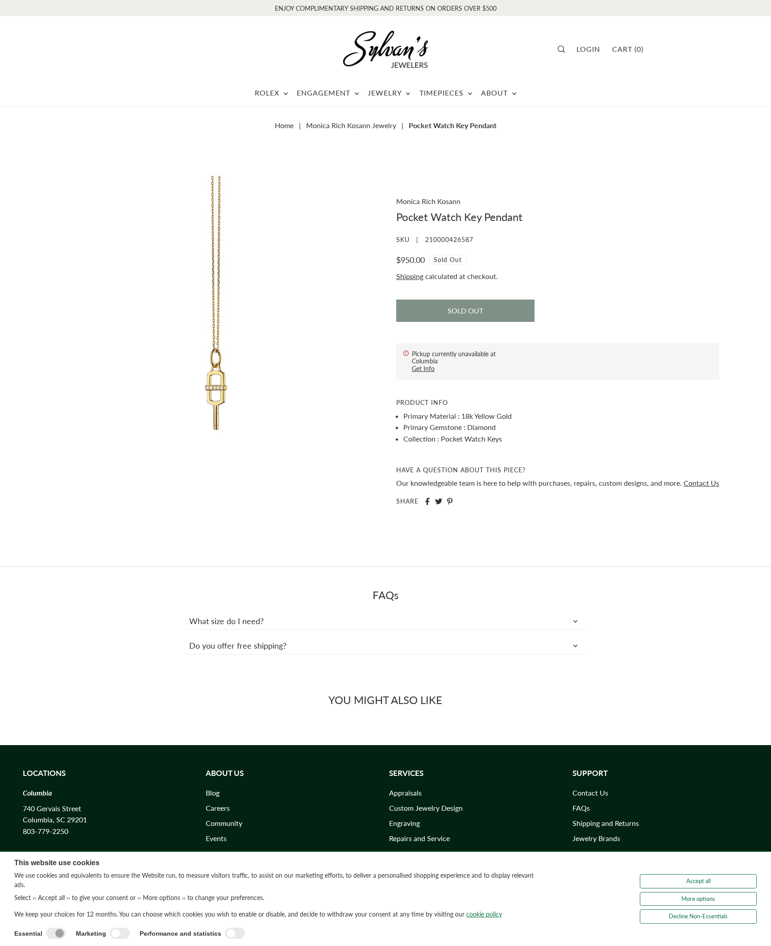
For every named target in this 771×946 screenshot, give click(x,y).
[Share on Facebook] (427, 501)
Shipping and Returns (605, 823)
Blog (213, 792)
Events (216, 838)
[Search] (564, 49)
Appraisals (405, 792)
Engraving (404, 823)
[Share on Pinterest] (449, 501)
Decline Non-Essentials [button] (698, 916)
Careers (218, 808)
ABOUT (495, 92)
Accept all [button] (698, 880)
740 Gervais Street (52, 808)
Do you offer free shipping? (237, 645)
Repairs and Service (419, 838)
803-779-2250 (45, 831)
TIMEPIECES (442, 92)
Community (224, 823)
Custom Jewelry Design (426, 808)
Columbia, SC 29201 (55, 819)
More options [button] (698, 898)
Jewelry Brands (596, 838)
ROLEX (268, 92)
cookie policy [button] (484, 914)
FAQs (581, 808)
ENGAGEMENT (324, 92)
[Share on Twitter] (438, 501)
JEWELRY (386, 92)
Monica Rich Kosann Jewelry (351, 125)
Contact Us (701, 483)
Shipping (409, 276)
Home (284, 125)
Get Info (423, 368)
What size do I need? (226, 621)
